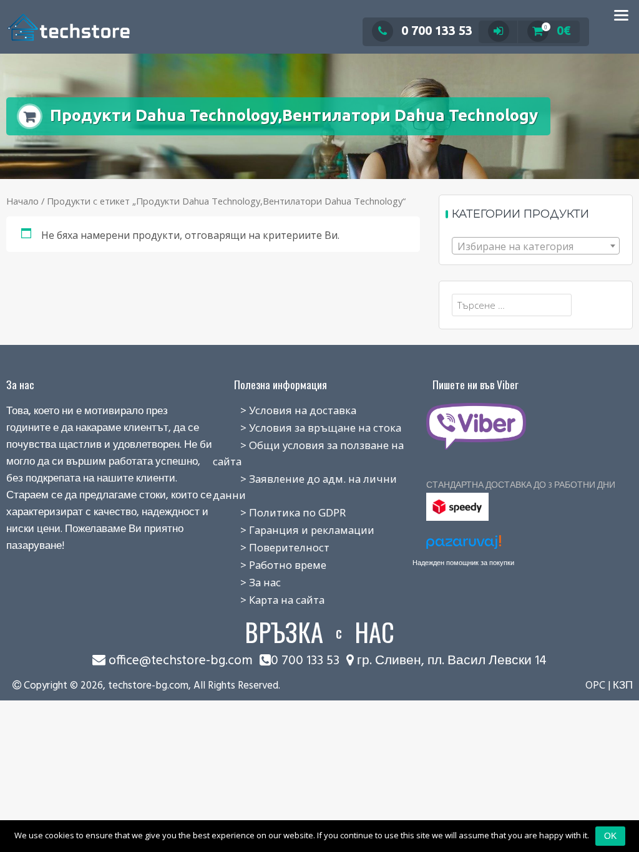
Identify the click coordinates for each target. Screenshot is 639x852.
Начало (22, 201)
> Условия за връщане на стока (307, 427)
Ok (610, 836)
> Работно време (269, 565)
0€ (557, 30)
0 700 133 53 (436, 30)
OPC (595, 685)
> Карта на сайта (268, 600)
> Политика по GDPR (279, 512)
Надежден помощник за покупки (463, 562)
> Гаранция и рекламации (293, 530)
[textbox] (535, 246)
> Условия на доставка (284, 410)
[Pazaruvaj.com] (463, 545)
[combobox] (536, 245)
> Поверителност (271, 547)
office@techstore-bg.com (181, 661)
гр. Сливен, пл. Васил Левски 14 (450, 661)
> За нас (247, 582)
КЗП (623, 685)
